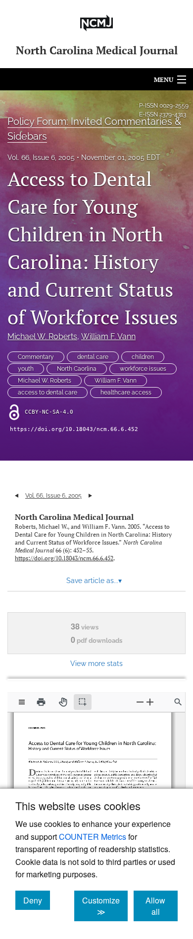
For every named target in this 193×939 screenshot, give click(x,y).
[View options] (21, 702)
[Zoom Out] (140, 702)
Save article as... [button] (94, 581)
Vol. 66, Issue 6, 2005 (41, 157)
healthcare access (125, 392)
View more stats (96, 663)
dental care (92, 356)
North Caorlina (76, 368)
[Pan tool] (63, 702)
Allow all (161, 906)
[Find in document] (178, 702)
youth (26, 368)
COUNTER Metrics (92, 836)
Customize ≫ (105, 906)
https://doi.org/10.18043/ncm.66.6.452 (74, 429)
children (143, 356)
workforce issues (143, 368)
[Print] (41, 702)
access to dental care (47, 392)
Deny (36, 900)
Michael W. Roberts (42, 336)
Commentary (36, 356)
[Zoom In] (150, 702)
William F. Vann (108, 336)
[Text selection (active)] (83, 702)
